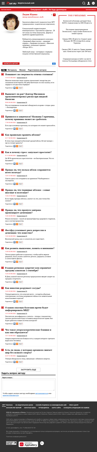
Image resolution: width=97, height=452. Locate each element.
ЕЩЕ (20, 88)
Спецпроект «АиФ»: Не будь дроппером (48, 9)
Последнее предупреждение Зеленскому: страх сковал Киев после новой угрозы (77, 31)
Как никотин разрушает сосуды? (23, 288)
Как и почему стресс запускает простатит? (28, 152)
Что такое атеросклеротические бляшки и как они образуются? (28, 331)
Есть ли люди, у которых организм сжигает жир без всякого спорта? (28, 351)
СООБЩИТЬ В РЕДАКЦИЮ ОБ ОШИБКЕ (76, 408)
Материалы (12, 70)
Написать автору (11, 63)
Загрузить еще (28, 370)
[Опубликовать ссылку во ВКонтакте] (14, 88)
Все (3, 70)
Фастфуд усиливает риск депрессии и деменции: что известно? (25, 231)
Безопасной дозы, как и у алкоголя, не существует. (25, 239)
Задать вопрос (7, 377)
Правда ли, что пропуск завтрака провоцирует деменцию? (23, 211)
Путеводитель (44, 408)
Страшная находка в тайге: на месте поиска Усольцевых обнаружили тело (77, 60)
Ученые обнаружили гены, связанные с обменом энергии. (27, 359)
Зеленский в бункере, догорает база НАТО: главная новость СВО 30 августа (77, 22)
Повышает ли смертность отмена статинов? (29, 74)
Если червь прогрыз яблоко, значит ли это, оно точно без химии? (27, 200)
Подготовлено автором (37, 70)
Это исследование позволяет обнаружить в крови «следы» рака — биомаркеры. (30, 106)
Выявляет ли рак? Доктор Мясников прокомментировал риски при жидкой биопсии (26, 96)
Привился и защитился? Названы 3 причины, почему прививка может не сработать (30, 118)
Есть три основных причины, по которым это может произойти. (30, 125)
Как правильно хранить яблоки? (23, 134)
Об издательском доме (24, 405)
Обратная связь (30, 408)
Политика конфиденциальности (16, 436)
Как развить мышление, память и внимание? (29, 248)
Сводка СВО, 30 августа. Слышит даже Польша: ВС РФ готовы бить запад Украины (76, 41)
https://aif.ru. (29, 433)
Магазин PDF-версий (13, 408)
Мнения (22, 70)
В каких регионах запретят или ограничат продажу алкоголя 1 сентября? (28, 269)
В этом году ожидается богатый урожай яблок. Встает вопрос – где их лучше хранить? (29, 142)
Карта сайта (56, 408)
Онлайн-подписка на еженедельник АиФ (51, 405)
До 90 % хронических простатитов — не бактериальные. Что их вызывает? (29, 159)
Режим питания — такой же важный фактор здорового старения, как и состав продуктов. (30, 220)
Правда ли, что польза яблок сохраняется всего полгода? (28, 171)
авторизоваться (41, 393)
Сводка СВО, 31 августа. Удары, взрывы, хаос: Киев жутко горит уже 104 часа (77, 50)
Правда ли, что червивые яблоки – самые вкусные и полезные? (27, 191)
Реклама (9, 405)
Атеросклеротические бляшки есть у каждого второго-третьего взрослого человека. (30, 339)
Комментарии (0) (22, 77)
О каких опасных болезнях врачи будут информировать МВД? (26, 309)
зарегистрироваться (11, 395)
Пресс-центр (73, 405)
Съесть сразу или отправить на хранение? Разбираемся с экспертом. (27, 179)
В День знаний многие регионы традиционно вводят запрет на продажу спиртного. (30, 277)
